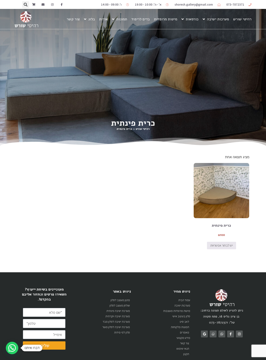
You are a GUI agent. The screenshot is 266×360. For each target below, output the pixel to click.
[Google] (204, 334)
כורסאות (192, 19)
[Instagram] (52, 4)
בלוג (91, 19)
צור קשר (73, 19)
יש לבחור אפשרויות (221, 245)
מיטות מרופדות (165, 19)
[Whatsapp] (221, 334)
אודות (103, 19)
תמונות (121, 19)
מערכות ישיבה (218, 19)
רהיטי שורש (242, 19)
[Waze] (213, 334)
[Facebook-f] (61, 4)
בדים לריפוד (140, 19)
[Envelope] (43, 4)
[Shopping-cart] (33, 4)
